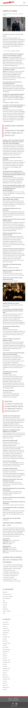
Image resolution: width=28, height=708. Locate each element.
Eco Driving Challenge (8, 596)
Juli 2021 (5, 639)
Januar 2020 (5, 647)
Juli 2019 (5, 653)
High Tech (5, 602)
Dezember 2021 (6, 636)
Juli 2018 (5, 664)
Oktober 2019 (6, 651)
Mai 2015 (5, 689)
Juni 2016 (5, 681)
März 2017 (5, 674)
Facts (4, 600)
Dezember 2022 (6, 630)
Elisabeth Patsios (8, 13)
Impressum (16, 698)
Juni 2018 (5, 666)
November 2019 (6, 649)
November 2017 (6, 668)
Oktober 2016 (6, 677)
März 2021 (5, 641)
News (4, 613)
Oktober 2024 (6, 624)
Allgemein (5, 592)
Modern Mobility (6, 611)
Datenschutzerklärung (13, 700)
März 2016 (5, 685)
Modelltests (5, 609)
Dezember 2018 (6, 660)
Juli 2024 (5, 626)
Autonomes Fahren (7, 594)
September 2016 (6, 679)
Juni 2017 (5, 672)
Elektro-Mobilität (6, 598)
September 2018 (6, 662)
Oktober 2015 (6, 687)
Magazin (4, 15)
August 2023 (5, 628)
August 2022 (5, 632)
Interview (21, 13)
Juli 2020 (5, 645)
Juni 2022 (5, 634)
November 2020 (6, 643)
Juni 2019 (5, 655)
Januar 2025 (5, 622)
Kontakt (10, 698)
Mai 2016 (5, 683)
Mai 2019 (5, 658)
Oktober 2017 (6, 670)
